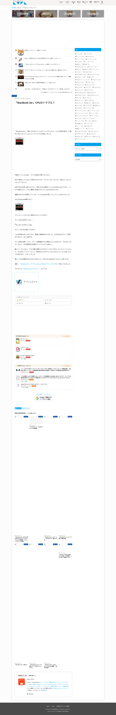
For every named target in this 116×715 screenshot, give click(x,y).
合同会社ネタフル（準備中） (63, 706)
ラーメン (80, 121)
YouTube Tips (81, 134)
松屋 (88, 103)
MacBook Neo (81, 66)
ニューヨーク (89, 61)
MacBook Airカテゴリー (32, 269)
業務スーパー (80, 128)
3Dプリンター (80, 139)
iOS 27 (88, 87)
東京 (78, 69)
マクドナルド (89, 108)
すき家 (79, 108)
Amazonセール (94, 74)
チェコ (79, 61)
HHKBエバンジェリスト (42, 684)
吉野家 (97, 105)
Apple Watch (81, 92)
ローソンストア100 (82, 115)
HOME (14, 7)
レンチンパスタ (89, 118)
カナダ (89, 54)
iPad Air (79, 90)
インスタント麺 (92, 121)
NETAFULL (55, 709)
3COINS (89, 126)
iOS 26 (79, 87)
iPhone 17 (96, 79)
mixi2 (88, 136)
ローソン (94, 113)
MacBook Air (27, 408)
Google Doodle (81, 131)
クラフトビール (92, 59)
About (48, 706)
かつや (79, 105)
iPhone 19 (90, 82)
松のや (96, 103)
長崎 (86, 69)
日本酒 (86, 64)
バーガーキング (81, 110)
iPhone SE (90, 85)
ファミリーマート (82, 113)
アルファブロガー (44, 682)
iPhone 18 (80, 82)
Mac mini (87, 97)
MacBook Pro (94, 95)
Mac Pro (79, 100)
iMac (78, 97)
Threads (92, 134)
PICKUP (88, 72)
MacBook (19, 7)
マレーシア (80, 59)
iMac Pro (79, 103)
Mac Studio (90, 100)
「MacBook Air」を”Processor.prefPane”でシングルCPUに (38, 264)
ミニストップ (95, 69)
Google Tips (94, 131)
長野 (78, 64)
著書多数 (44, 690)
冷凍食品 (79, 123)
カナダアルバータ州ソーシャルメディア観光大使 (42, 686)
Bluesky (79, 136)
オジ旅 (53, 688)
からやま (88, 105)
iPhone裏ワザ (81, 74)
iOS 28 (79, 72)
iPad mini (89, 90)
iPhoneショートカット (82, 79)
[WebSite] (30, 694)
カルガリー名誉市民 (62, 686)
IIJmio (97, 136)
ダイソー (79, 126)
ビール (79, 54)
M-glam (59, 711)
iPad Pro (97, 87)
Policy (53, 706)
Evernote (90, 56)
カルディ (89, 123)
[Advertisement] (43, 34)
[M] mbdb (65, 711)
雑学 (91, 77)
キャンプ (94, 115)
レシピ (79, 118)
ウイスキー (92, 66)
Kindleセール (81, 77)
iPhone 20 (79, 85)
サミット (90, 128)
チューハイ (80, 56)
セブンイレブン (94, 110)
